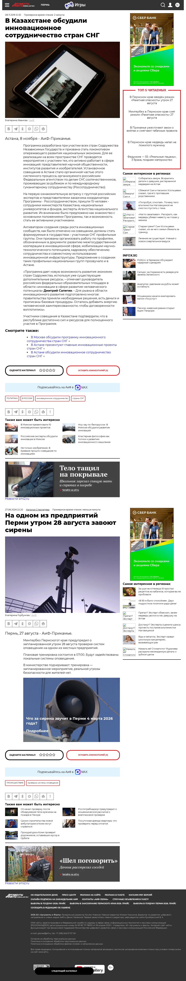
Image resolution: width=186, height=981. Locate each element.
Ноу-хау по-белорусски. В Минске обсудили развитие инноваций (94, 427)
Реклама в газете (115, 895)
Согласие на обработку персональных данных (53, 939)
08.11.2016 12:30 (13, 14)
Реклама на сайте (90, 895)
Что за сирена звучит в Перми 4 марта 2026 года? (69, 720)
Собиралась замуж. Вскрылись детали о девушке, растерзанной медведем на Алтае (157, 181)
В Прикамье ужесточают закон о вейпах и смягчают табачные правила (152, 129)
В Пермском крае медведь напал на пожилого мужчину (152, 144)
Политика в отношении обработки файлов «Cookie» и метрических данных (67, 944)
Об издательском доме (44, 895)
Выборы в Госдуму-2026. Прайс (48, 903)
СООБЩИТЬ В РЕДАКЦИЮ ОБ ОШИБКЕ (50, 908)
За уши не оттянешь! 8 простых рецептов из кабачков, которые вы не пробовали (159, 591)
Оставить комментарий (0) (93, 370)
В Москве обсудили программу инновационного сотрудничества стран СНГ (66, 339)
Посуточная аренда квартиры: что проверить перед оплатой (97, 822)
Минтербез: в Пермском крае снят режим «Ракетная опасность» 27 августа (152, 114)
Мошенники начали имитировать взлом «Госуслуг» (156, 297)
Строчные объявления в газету (131, 899)
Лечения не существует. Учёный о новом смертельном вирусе (157, 240)
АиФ (31, 120)
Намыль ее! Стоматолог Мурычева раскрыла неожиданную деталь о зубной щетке (157, 651)
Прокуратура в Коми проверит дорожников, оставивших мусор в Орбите (40, 835)
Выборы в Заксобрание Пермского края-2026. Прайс (99, 903)
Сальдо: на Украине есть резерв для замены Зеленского (157, 273)
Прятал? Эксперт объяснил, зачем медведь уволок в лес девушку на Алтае (157, 615)
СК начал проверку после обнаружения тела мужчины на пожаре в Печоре (38, 812)
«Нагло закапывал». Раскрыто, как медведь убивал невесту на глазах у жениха (158, 217)
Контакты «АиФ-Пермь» (95, 899)
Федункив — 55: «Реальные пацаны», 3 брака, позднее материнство (152, 158)
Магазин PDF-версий (140, 895)
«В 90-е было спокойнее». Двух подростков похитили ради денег (157, 602)
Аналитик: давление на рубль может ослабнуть (158, 285)
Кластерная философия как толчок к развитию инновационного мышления (94, 439)
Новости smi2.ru (17, 498)
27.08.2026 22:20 (14, 509)
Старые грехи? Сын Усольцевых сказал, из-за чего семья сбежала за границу (158, 229)
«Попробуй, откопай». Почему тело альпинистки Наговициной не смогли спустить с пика (158, 205)
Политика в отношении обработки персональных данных (58, 941)
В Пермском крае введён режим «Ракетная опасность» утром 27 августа (152, 100)
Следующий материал (64, 971)
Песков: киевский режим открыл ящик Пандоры (156, 309)
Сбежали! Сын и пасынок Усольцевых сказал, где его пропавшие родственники (159, 193)
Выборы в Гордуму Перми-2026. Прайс (154, 903)
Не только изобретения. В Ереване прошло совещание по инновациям (39, 451)
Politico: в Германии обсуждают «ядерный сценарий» (155, 261)
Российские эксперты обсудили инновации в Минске (39, 438)
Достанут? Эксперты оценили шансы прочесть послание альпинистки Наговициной (159, 627)
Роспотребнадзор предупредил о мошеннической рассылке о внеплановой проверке (97, 812)
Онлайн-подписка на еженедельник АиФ (54, 899)
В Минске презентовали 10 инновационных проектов (36, 426)
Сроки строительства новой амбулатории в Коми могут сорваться (37, 823)
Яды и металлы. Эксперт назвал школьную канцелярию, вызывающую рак (156, 639)
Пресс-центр (69, 895)
